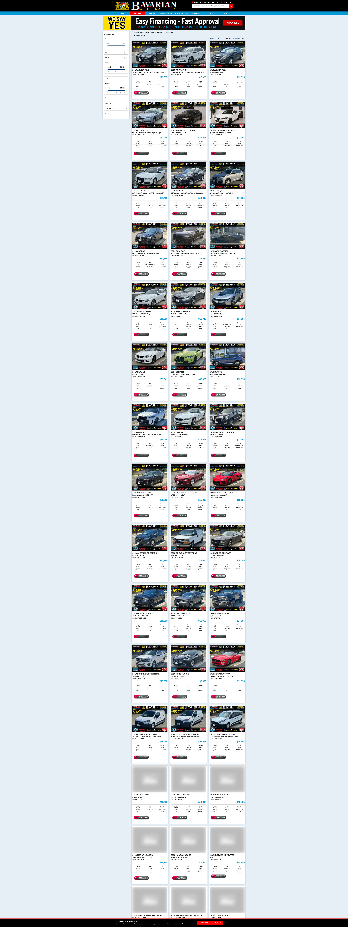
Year (106, 39)
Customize (228, 922)
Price (107, 63)
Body (107, 98)
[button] (231, 6)
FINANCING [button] (152, 13)
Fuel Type (108, 114)
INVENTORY (137, 13)
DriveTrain (108, 103)
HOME (123, 13)
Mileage (107, 83)
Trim (106, 78)
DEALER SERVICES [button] (181, 13)
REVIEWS (225, 13)
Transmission (109, 108)
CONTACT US (211, 13)
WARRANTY (196, 13)
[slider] (107, 46)
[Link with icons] (227, 9)
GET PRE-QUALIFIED (166, 13)
